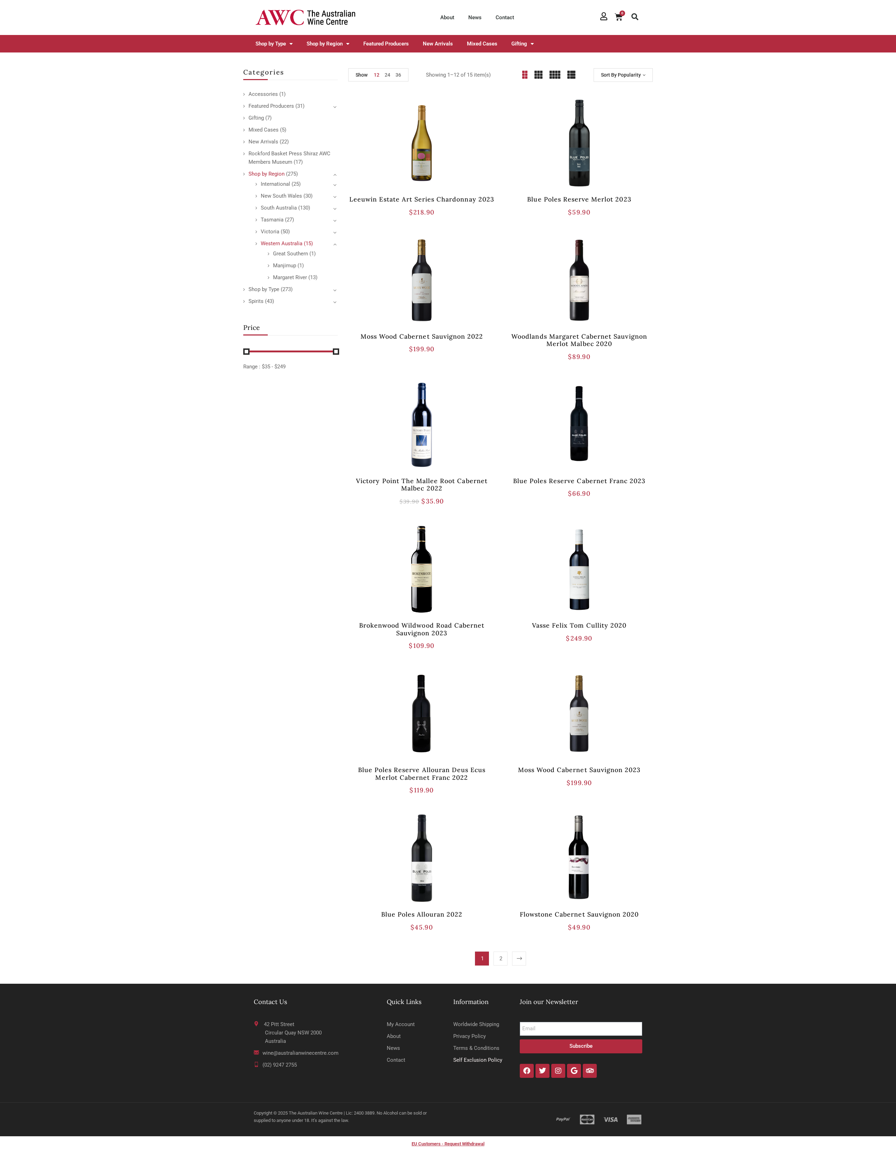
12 (376, 75)
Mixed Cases (482, 44)
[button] (635, 17)
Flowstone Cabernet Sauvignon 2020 (579, 914)
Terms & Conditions (476, 1048)
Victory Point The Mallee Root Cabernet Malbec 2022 (422, 485)
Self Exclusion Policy (477, 1060)
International (275, 184)
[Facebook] (527, 1071)
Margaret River (290, 277)
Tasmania (272, 220)
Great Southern (290, 253)
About (447, 17)
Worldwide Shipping (476, 1024)
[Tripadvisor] (590, 1071)
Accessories (263, 94)
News (475, 17)
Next (519, 959)
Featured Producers (386, 44)
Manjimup (284, 265)
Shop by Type (270, 44)
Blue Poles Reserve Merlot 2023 (579, 199)
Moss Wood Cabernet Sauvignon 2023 (579, 770)
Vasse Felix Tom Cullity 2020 (579, 625)
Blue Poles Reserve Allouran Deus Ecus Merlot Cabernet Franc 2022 (421, 774)
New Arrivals (438, 44)
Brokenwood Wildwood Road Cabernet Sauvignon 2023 (421, 629)
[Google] (574, 1071)
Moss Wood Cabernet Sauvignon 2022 (421, 336)
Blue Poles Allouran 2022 (422, 914)
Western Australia (281, 243)
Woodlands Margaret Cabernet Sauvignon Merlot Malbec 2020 (579, 340)
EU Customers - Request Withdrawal (448, 1143)
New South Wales (281, 196)
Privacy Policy (469, 1036)
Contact (505, 17)
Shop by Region (325, 44)
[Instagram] (558, 1071)
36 (398, 75)
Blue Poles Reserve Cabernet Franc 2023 (579, 481)
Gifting (519, 44)
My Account (401, 1024)
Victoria (270, 231)
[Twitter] (543, 1071)
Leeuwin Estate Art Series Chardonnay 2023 (421, 199)
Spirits (256, 301)
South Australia (279, 208)
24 (387, 75)
